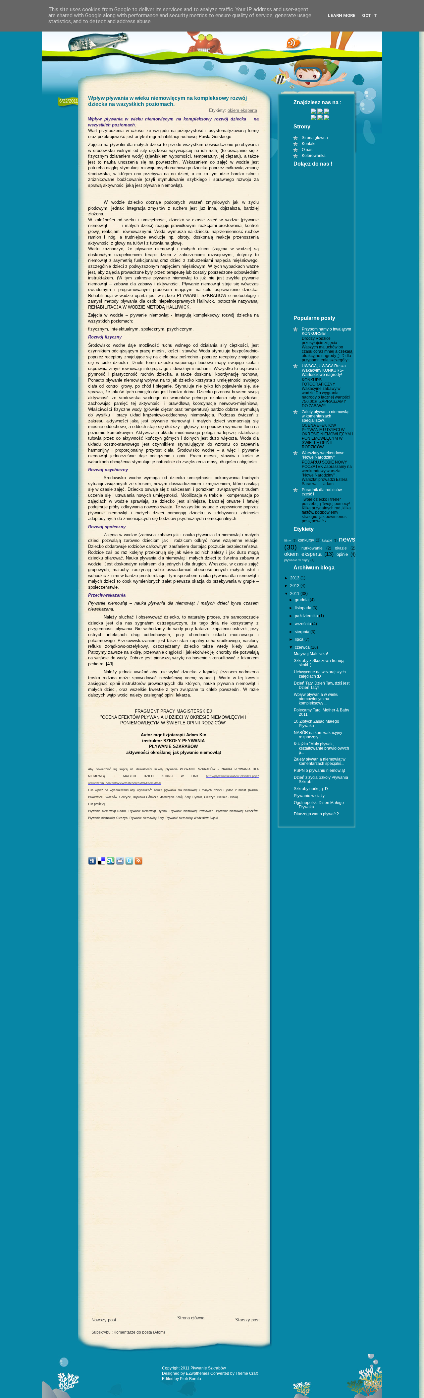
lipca (299, 639)
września (303, 624)
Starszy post (247, 1319)
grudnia (302, 600)
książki (327, 540)
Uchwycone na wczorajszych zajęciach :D (320, 674)
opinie (342, 554)
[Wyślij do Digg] (92, 863)
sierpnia (302, 631)
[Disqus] (173, 971)
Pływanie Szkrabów (208, 1368)
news (347, 539)
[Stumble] (111, 863)
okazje (341, 548)
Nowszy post (103, 1319)
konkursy (306, 540)
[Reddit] (120, 863)
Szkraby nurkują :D (311, 788)
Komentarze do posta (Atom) (139, 1332)
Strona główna (190, 1317)
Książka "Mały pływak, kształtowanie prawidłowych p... (321, 748)
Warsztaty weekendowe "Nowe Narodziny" (323, 455)
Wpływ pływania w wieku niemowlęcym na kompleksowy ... (316, 698)
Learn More (341, 15)
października (306, 616)
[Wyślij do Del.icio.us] (101, 863)
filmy (287, 540)
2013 (294, 578)
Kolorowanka (314, 155)
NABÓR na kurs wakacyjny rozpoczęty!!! (318, 734)
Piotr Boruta (190, 1378)
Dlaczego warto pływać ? (316, 814)
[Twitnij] (129, 863)
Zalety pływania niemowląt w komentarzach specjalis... (319, 761)
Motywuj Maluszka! (311, 653)
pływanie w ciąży (296, 560)
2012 (294, 585)
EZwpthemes (197, 1373)
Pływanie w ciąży (309, 795)
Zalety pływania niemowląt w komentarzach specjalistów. (325, 415)
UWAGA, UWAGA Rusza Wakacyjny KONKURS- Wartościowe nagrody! (324, 370)
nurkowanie (312, 548)
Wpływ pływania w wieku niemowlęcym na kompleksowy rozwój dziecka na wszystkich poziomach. (167, 101)
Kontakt (308, 143)
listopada (303, 608)
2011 (294, 593)
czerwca (302, 647)
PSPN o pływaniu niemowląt (319, 770)
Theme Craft (247, 1373)
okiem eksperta (242, 110)
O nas (307, 149)
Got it (369, 15)
